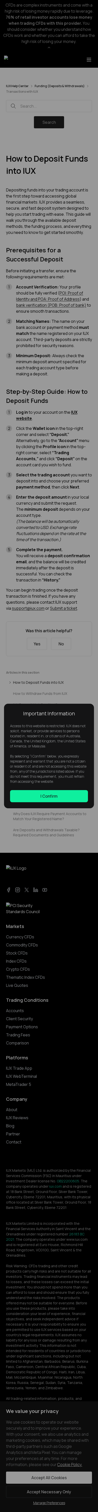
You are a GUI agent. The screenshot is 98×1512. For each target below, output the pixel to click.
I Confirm (49, 796)
